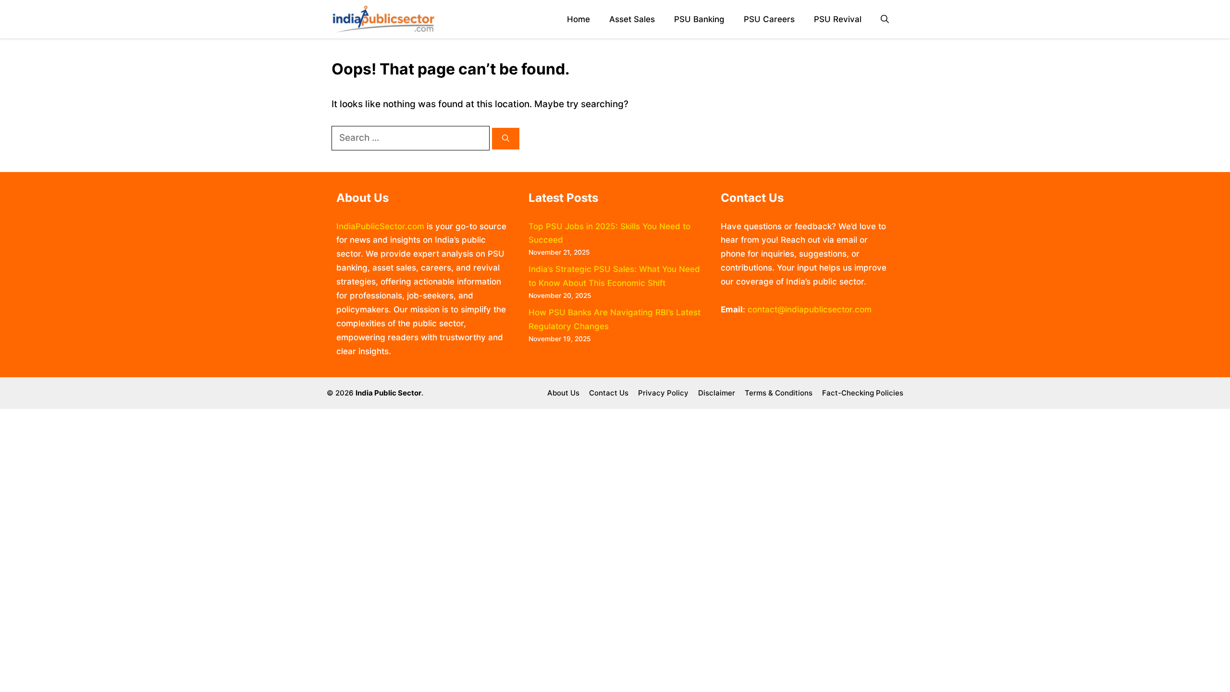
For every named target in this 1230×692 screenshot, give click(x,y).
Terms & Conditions (778, 392)
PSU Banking (699, 19)
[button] (884, 19)
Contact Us (608, 392)
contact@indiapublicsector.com (810, 309)
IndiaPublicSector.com (380, 226)
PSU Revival (837, 19)
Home (578, 19)
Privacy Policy (663, 392)
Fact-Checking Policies (862, 392)
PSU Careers (769, 19)
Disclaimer (716, 392)
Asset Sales (632, 19)
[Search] (505, 138)
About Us (563, 392)
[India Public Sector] (383, 19)
